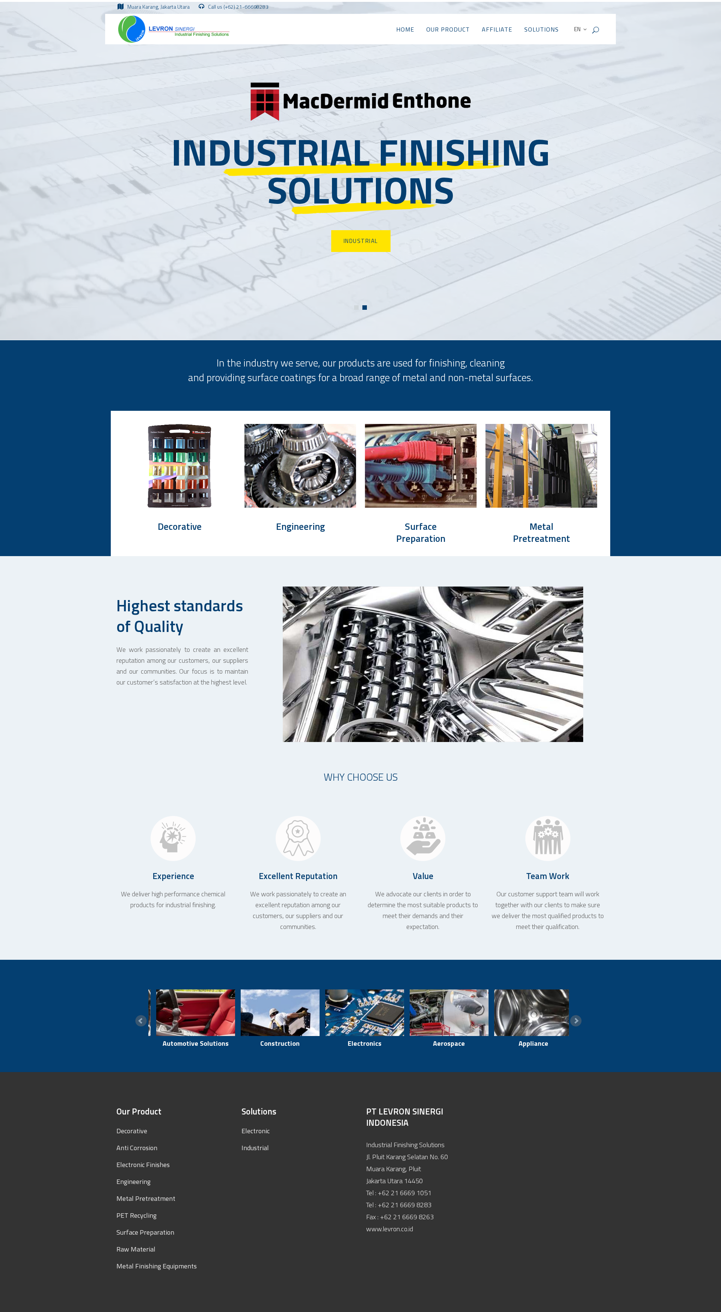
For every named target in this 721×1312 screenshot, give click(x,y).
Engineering (300, 526)
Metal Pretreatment (541, 532)
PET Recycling (136, 1215)
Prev (141, 1021)
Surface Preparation (420, 532)
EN (577, 29)
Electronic (255, 1131)
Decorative (180, 526)
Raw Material (135, 1249)
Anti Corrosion (136, 1148)
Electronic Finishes (143, 1165)
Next (576, 1021)
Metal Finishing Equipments (156, 1266)
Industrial (255, 1148)
